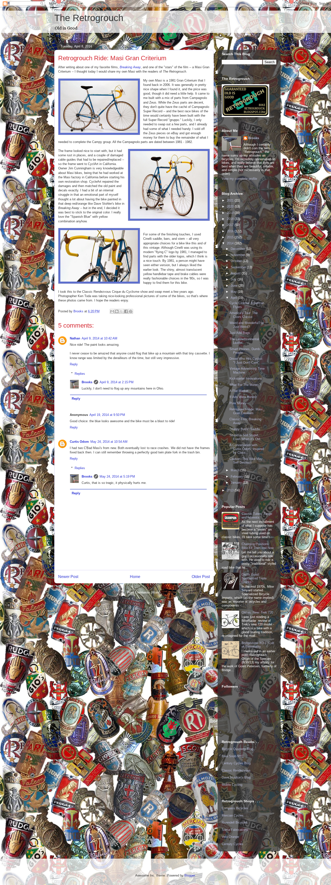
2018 (231, 219)
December (238, 249)
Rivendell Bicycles (235, 822)
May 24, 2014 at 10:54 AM (108, 441)
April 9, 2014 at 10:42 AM (99, 338)
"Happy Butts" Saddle (244, 429)
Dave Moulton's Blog (236, 777)
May (234, 291)
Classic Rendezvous (236, 770)
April (234, 298)
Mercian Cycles (233, 815)
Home (135, 577)
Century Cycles (232, 844)
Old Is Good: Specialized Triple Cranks (254, 578)
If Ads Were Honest (243, 397)
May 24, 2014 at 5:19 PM (117, 476)
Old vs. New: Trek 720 (257, 612)
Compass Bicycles (235, 808)
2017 (231, 225)
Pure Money (237, 403)
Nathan (75, 338)
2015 (231, 237)
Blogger (189, 875)
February (237, 476)
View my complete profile (239, 178)
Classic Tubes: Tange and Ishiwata (257, 515)
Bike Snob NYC (233, 756)
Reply (74, 364)
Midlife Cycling (232, 785)
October (237, 261)
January (237, 482)
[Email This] (112, 311)
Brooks (87, 382)
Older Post (201, 577)
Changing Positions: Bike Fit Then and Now (258, 546)
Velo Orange (230, 837)
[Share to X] (121, 311)
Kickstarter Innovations (245, 378)
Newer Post (68, 577)
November (238, 255)
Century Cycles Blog (236, 763)
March (235, 470)
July (234, 279)
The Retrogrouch (88, 18)
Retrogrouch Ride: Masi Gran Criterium (245, 411)
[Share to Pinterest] (130, 311)
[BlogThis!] (116, 311)
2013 (231, 490)
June (234, 285)
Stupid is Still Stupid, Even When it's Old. (245, 437)
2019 (231, 213)
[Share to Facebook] (126, 311)
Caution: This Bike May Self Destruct (245, 461)
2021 (231, 200)
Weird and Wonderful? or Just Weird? (246, 325)
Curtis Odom (79, 441)
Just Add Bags (239, 333)
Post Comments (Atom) (143, 592)
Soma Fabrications (235, 830)
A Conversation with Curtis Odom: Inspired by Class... (246, 448)
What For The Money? (245, 385)
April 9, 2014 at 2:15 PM (117, 382)
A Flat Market (238, 391)
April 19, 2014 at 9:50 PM (107, 415)
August (236, 273)
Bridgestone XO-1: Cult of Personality (258, 645)
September (239, 267)
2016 (231, 231)
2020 (231, 206)
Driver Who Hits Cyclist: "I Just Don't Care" (246, 360)
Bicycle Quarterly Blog (237, 749)
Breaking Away (130, 67)
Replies (80, 373)
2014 (231, 243)
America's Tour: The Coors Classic (243, 315)
